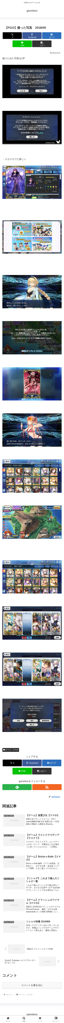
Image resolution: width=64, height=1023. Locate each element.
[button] (41, 43)
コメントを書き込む (32, 985)
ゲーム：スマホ (12, 750)
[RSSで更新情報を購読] (47, 787)
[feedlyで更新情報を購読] (17, 787)
